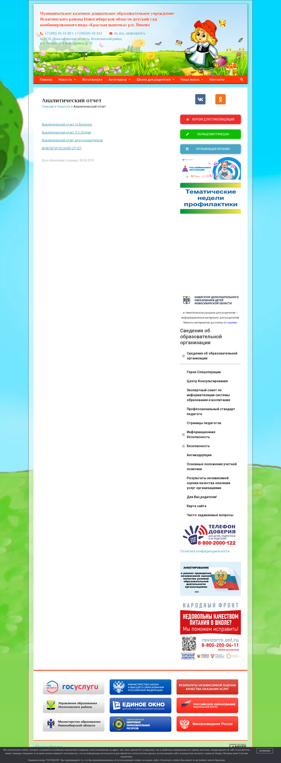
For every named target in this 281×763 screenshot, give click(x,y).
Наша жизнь (190, 79)
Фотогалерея (92, 79)
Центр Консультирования (207, 381)
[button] (241, 79)
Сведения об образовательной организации (212, 355)
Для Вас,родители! (202, 497)
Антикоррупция (199, 455)
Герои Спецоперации (204, 372)
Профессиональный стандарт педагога (211, 411)
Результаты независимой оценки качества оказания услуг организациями (208, 483)
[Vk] (200, 99)
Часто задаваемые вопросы (210, 515)
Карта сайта (196, 506)
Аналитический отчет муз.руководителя (72, 140)
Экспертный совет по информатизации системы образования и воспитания (208, 395)
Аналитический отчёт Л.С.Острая (66, 132)
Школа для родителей (154, 79)
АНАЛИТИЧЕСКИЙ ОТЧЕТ (62, 148)
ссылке (232, 322)
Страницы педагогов (204, 423)
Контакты (216, 79)
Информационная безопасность (201, 434)
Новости (65, 79)
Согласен (264, 751)
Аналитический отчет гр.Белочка (67, 124)
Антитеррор (118, 79)
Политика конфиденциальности (204, 551)
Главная (46, 79)
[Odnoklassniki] (220, 99)
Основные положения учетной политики (212, 466)
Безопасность (198, 446)
